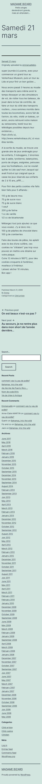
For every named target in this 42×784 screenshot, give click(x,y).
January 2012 (8, 556)
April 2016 (6, 446)
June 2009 (6, 622)
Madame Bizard (21, 4)
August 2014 (7, 486)
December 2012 (9, 519)
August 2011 (7, 574)
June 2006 (6, 713)
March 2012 (7, 548)
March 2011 (7, 592)
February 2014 (8, 490)
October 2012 (8, 526)
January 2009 (8, 636)
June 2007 (6, 676)
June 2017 (6, 439)
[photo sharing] (21, 55)
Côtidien (5, 735)
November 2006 (9, 698)
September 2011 (9, 570)
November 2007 (9, 662)
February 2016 (8, 453)
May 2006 (6, 717)
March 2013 (7, 508)
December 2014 (9, 475)
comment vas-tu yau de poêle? (16, 381)
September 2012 (9, 530)
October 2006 (8, 702)
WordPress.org (8, 756)
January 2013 (8, 515)
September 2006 (9, 706)
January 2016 (8, 457)
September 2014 (9, 482)
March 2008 (7, 647)
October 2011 (8, 567)
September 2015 (9, 472)
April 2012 (6, 545)
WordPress (25, 775)
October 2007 (8, 666)
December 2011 (9, 559)
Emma (6, 293)
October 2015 (8, 468)
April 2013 (6, 504)
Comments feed (9, 753)
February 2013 (8, 512)
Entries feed (7, 749)
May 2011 (6, 585)
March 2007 (7, 684)
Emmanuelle (7, 406)
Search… (6, 352)
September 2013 (9, 493)
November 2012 (9, 523)
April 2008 (6, 644)
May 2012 (6, 541)
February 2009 (8, 633)
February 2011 (8, 596)
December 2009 (9, 607)
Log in (4, 745)
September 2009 (9, 618)
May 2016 (6, 442)
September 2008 (9, 640)
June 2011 (6, 581)
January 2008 (8, 654)
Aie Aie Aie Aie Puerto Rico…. (15, 388)
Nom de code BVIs (10, 392)
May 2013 (6, 501)
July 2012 (6, 537)
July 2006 (6, 709)
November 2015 (9, 464)
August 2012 (7, 534)
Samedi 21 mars (9, 61)
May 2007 (6, 680)
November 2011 (9, 563)
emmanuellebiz (29, 65)
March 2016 (7, 450)
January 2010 (8, 603)
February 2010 (8, 600)
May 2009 (6, 625)
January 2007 (8, 691)
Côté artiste (19, 296)
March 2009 (7, 629)
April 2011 (6, 589)
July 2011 (6, 578)
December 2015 (9, 461)
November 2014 (9, 479)
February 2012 (8, 552)
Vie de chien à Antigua (12, 395)
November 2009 (9, 611)
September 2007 (9, 669)
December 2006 (9, 695)
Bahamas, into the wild (12, 384)
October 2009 (8, 614)
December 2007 (9, 658)
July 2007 (6, 673)
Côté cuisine (7, 731)
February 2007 (8, 687)
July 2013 (6, 497)
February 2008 (8, 651)
